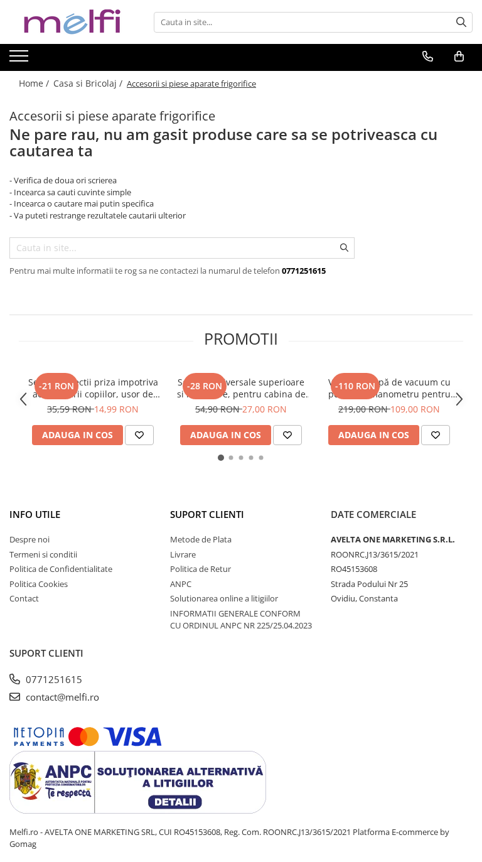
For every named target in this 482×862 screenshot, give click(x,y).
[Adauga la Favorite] (139, 435)
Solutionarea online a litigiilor (224, 598)
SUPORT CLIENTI (207, 514)
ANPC (180, 584)
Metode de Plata (201, 539)
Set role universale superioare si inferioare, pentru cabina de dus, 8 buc (241, 388)
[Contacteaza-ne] (428, 56)
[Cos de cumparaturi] (459, 56)
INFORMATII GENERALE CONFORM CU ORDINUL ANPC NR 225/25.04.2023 (241, 619)
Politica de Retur (200, 568)
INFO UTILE (34, 514)
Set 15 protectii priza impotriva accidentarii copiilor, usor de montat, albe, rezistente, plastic (92, 388)
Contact (24, 598)
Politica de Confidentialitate (60, 568)
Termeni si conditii (43, 554)
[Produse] (20, 59)
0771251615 (52, 679)
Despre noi (29, 539)
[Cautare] (461, 22)
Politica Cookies (38, 584)
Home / (35, 83)
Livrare (183, 554)
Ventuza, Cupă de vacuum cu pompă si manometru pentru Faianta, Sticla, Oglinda (389, 388)
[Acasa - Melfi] (72, 22)
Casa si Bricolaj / (89, 83)
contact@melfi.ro (61, 697)
